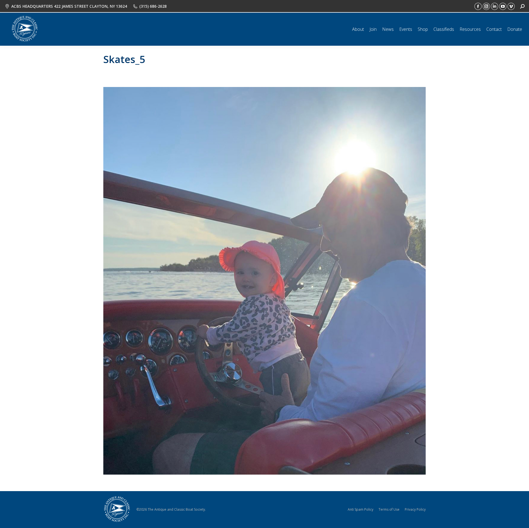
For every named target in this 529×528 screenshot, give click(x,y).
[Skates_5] (264, 281)
